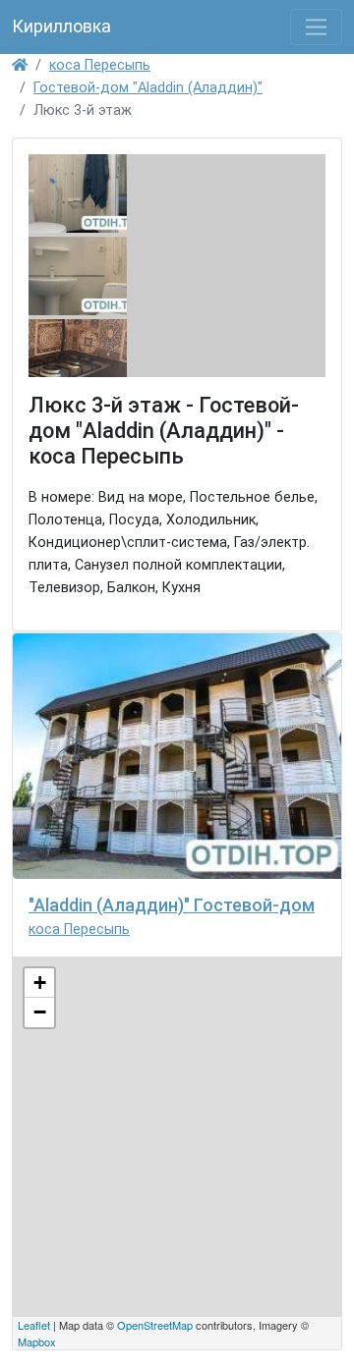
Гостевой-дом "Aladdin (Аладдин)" (148, 88)
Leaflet (34, 1325)
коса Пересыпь (99, 65)
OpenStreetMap (155, 1325)
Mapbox (37, 1341)
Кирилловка (61, 26)
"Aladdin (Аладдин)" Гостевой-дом (172, 905)
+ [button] (39, 982)
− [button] (39, 1012)
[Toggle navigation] (316, 27)
